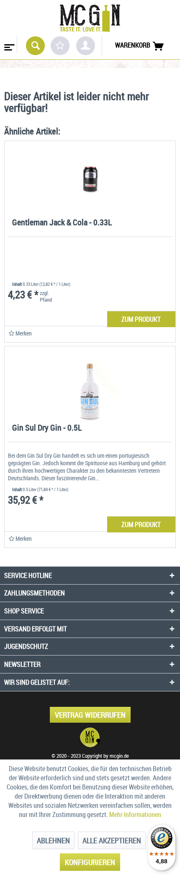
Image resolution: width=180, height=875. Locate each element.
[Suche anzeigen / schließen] (35, 45)
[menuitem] (8, 44)
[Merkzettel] (60, 45)
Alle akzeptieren (111, 840)
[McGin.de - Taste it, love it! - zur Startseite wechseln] (90, 18)
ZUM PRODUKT (141, 319)
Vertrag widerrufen (90, 715)
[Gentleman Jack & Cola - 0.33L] (90, 178)
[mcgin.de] (90, 737)
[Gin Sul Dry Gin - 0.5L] (90, 383)
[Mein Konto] (85, 45)
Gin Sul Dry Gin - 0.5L (47, 428)
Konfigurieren (90, 862)
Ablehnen (53, 840)
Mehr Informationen (135, 814)
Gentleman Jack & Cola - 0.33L (62, 223)
